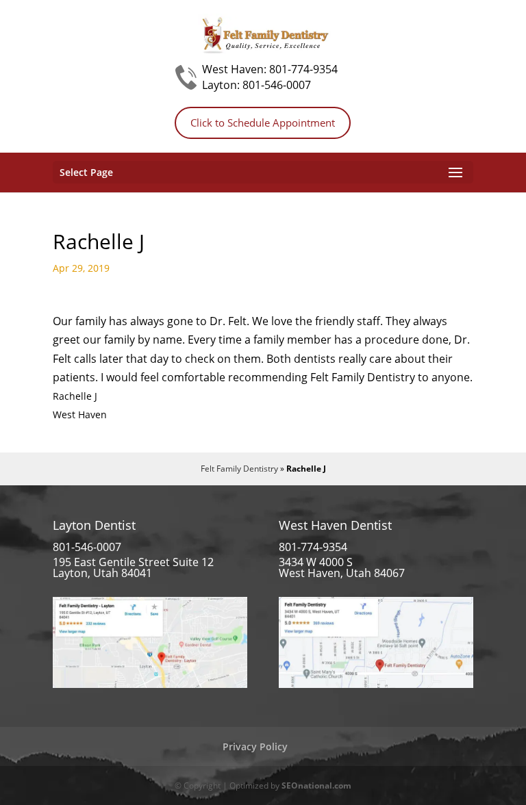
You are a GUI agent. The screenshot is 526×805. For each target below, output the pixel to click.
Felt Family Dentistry (239, 468)
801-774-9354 (303, 69)
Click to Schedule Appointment (262, 122)
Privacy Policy (255, 746)
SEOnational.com (316, 785)
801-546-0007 (276, 84)
